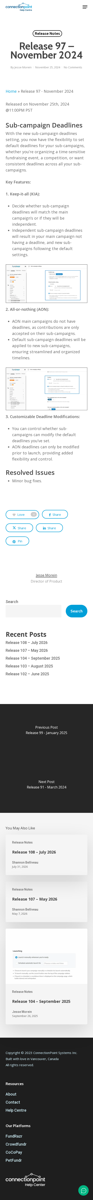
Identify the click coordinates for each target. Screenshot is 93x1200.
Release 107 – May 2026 (27, 650)
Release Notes (47, 33)
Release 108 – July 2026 (27, 642)
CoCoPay (14, 1152)
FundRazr (14, 1136)
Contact (13, 1102)
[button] (85, 7)
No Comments (73, 67)
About (11, 1094)
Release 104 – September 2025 (33, 658)
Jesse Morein (23, 67)
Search (12, 601)
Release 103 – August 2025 (29, 666)
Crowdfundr (16, 1144)
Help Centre (16, 1110)
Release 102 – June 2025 (27, 674)
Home (11, 91)
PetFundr (14, 1160)
